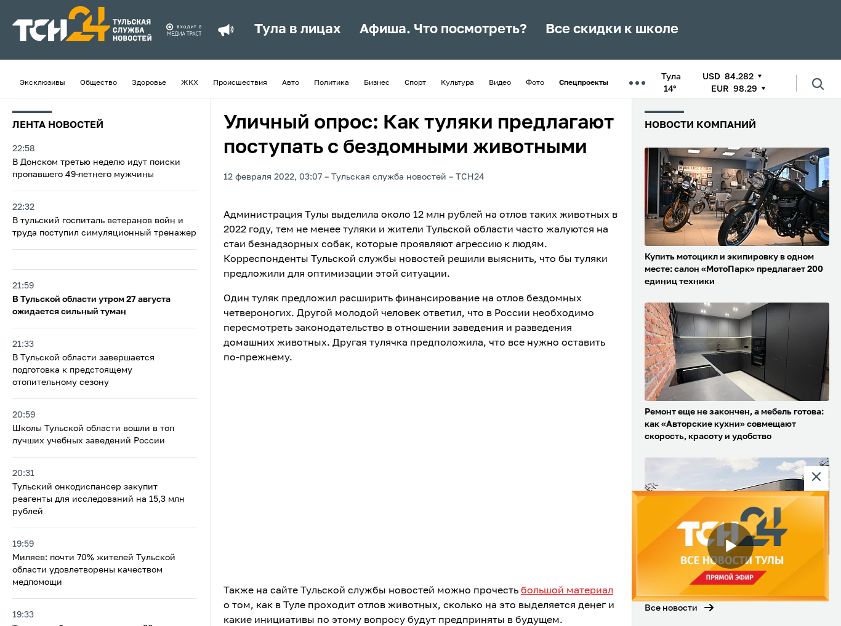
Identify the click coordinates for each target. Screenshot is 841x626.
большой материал (567, 591)
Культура (457, 83)
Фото (535, 83)
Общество (98, 83)
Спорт (415, 83)
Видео (500, 83)
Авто (290, 83)
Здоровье (149, 83)
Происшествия (240, 83)
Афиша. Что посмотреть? (443, 29)
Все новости (671, 608)
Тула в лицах (297, 29)
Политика (331, 83)
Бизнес (377, 83)
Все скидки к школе (611, 29)
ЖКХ (189, 83)
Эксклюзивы (42, 83)
